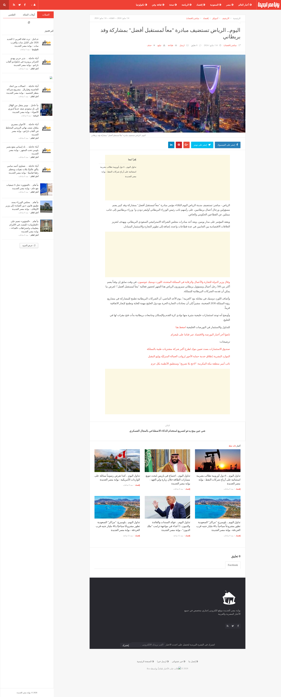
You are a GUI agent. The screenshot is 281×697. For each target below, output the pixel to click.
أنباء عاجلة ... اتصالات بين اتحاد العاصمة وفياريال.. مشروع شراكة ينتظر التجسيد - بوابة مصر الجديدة (23, 89)
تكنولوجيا (140, 5)
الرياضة (186, 5)
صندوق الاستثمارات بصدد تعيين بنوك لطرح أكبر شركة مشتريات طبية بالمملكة (188, 349)
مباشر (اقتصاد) (192, 18)
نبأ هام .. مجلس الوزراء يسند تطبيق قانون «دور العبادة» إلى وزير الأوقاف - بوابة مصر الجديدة (22, 205)
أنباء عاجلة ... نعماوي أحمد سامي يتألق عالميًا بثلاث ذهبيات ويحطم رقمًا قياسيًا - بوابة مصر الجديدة (23, 169)
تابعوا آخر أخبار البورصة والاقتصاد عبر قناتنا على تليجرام (200, 334)
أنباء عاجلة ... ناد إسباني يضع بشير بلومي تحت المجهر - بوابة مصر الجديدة (22, 150)
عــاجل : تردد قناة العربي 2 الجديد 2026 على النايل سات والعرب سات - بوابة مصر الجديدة (23, 42)
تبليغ (159, 45)
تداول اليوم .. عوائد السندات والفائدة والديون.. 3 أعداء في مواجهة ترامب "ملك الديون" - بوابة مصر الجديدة (168, 526)
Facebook (233, 565)
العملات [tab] (45, 15)
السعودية (214, 5)
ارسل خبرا (162, 661)
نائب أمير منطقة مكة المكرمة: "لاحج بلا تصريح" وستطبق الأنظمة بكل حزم (190, 363)
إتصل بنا (192, 661)
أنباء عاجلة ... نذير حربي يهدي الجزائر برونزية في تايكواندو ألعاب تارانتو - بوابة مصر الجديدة (22, 61)
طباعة (170, 45)
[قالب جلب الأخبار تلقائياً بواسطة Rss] (164, 668)
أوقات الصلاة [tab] (29, 15)
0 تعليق (194, 45)
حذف (149, 45)
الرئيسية (237, 18)
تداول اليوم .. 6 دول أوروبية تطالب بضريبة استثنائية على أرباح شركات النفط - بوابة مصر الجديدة (118, 171)
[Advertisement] (167, 204)
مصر (229, 5)
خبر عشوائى (177, 661)
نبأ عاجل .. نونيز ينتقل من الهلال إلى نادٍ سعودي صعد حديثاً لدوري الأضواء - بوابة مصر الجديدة (23, 108)
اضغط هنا (181, 327)
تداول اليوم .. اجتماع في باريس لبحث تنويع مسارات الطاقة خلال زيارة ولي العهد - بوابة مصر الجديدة (168, 479)
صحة (172, 5)
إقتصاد (199, 5)
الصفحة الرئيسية (144, 661)
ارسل (182, 45)
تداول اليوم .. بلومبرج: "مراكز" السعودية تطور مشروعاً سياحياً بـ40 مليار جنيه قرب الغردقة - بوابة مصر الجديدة (218, 526)
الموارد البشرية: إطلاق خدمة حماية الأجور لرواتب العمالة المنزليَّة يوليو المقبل (189, 356)
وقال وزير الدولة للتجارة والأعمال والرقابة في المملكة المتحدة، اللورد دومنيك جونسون (184, 282)
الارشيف (225, 18)
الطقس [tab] (11, 15)
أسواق (215, 18)
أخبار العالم (244, 5)
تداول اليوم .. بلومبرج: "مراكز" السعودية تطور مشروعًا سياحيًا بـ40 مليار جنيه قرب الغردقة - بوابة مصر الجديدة (118, 526)
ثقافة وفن (157, 5)
